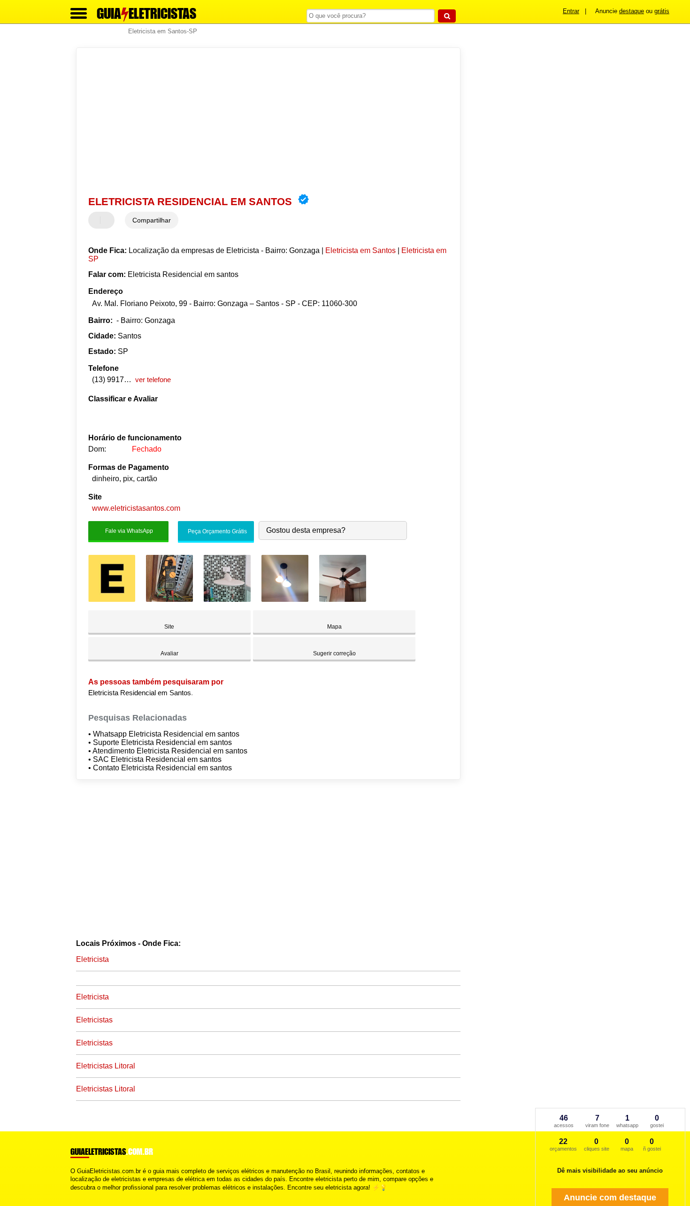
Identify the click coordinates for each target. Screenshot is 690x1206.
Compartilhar (151, 220)
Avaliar (169, 653)
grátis (661, 11)
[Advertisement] (263, 120)
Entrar (571, 11)
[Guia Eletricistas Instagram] (81, 1195)
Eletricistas (94, 1020)
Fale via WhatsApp (128, 531)
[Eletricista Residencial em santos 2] (169, 599)
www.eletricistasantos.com (136, 508)
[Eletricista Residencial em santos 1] (111, 599)
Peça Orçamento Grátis (216, 531)
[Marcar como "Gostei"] (96, 220)
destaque (631, 11)
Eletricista (92, 959)
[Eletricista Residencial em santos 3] (227, 599)
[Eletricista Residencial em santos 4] (284, 599)
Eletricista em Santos (360, 250)
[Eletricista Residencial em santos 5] (342, 599)
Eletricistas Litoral (105, 1066)
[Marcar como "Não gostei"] (108, 220)
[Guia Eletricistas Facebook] (72, 1195)
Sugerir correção (334, 653)
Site (169, 626)
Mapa (334, 626)
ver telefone (153, 380)
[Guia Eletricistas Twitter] (77, 1195)
